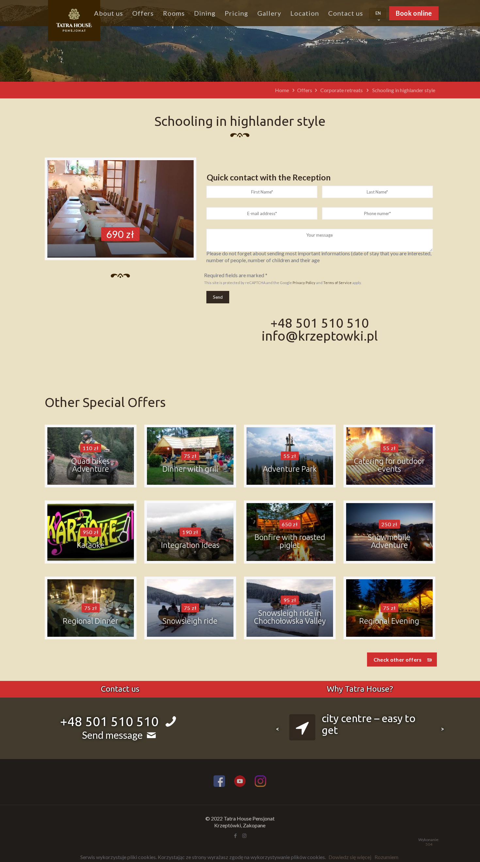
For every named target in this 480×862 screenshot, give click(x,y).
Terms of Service (337, 282)
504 (428, 844)
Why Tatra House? (360, 688)
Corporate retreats (341, 90)
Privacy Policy (304, 282)
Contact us (120, 688)
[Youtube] (240, 782)
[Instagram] (260, 782)
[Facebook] (219, 782)
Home (282, 90)
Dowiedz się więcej (349, 857)
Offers (304, 90)
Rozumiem (386, 857)
